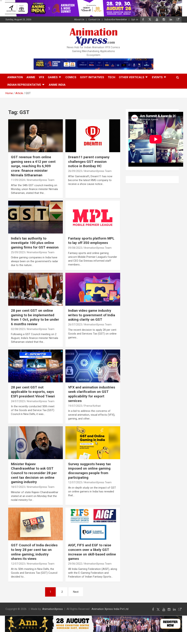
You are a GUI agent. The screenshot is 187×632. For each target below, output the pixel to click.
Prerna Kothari (92, 405)
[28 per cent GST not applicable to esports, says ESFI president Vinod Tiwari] (35, 366)
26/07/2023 (75, 324)
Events (157, 77)
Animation (15, 77)
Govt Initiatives (92, 77)
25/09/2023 (18, 252)
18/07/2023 (18, 486)
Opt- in (134, 19)
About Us (79, 19)
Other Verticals (131, 77)
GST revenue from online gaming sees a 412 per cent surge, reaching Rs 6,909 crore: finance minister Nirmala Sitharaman (33, 166)
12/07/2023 (75, 482)
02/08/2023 (18, 329)
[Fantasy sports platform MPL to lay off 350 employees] (92, 217)
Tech (111, 77)
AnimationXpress (52, 609)
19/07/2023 (75, 405)
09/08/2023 (75, 247)
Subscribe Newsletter (115, 19)
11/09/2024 (18, 180)
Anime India (57, 84)
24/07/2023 (18, 401)
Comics (70, 77)
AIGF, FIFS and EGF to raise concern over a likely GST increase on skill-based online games (92, 552)
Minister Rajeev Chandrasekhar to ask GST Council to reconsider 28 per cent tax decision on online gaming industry (34, 473)
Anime (30, 77)
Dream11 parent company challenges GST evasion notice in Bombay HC (89, 161)
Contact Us (94, 19)
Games (53, 77)
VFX (41, 77)
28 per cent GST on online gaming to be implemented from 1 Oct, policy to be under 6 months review (35, 317)
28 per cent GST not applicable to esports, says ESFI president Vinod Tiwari (33, 391)
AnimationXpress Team (40, 180)
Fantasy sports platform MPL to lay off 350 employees (91, 240)
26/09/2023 (75, 171)
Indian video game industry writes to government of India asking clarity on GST (91, 315)
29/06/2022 (75, 563)
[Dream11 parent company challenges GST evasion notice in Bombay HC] (92, 135)
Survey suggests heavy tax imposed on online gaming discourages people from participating (89, 471)
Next (76, 591)
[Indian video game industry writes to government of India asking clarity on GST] (92, 289)
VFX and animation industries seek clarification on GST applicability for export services (91, 394)
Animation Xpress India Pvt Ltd (109, 609)
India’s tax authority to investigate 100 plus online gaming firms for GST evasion (35, 242)
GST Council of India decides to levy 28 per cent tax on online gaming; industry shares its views (34, 552)
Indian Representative (24, 84)
